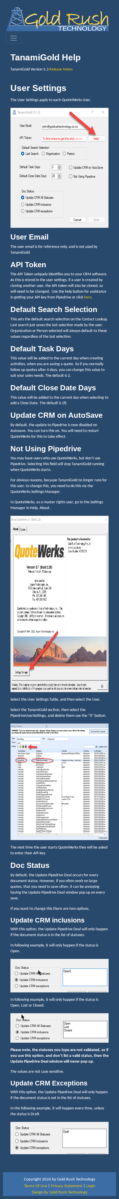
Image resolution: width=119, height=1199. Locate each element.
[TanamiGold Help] (57, 19)
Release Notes (60, 69)
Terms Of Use (35, 1186)
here (88, 297)
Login (90, 1186)
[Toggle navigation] (13, 38)
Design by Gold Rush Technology (60, 1192)
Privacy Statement (66, 1186)
